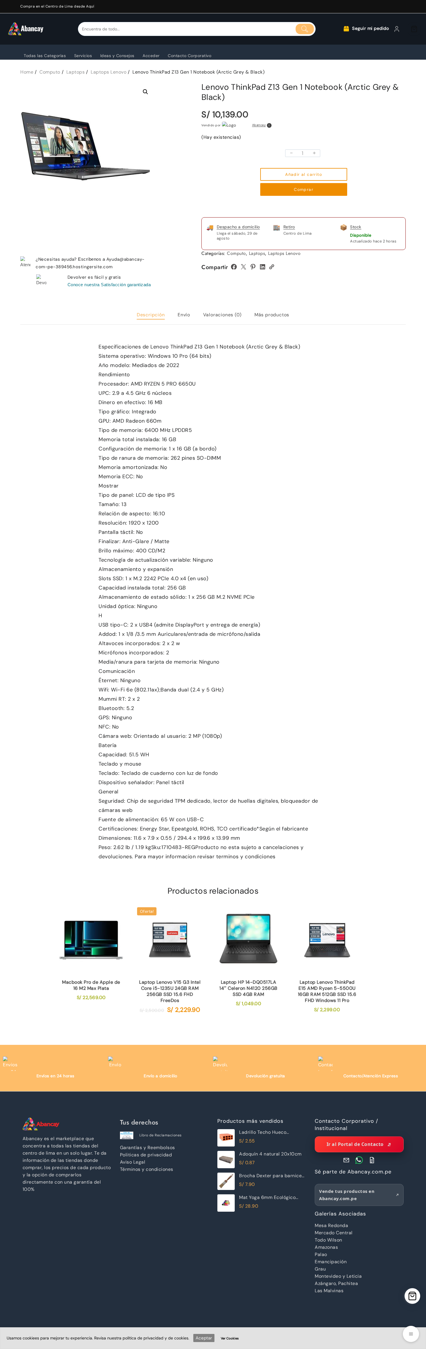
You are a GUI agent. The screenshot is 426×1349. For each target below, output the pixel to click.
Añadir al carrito (303, 174)
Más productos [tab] (271, 315)
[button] (145, 92)
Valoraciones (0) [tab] (222, 315)
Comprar (303, 189)
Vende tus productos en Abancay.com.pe (346, 1194)
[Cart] (414, 28)
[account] (396, 28)
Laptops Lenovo (284, 253)
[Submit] (305, 29)
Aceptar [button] (204, 1338)
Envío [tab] (184, 315)
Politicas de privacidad (146, 1155)
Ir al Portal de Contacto (355, 1144)
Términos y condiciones (146, 1169)
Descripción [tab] (151, 315)
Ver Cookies (230, 1338)
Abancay (259, 125)
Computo (236, 253)
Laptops (257, 253)
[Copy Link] (271, 267)
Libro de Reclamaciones (160, 1135)
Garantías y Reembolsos (147, 1147)
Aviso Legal (132, 1162)
